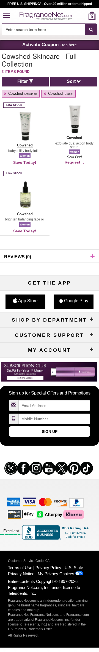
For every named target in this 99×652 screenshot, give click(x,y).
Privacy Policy (48, 567)
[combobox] (49, 29)
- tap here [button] (49, 44)
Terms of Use (20, 567)
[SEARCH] (91, 29)
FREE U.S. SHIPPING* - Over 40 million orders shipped (49, 4)
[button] (6, 16)
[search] (83, 15)
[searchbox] (43, 29)
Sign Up (49, 431)
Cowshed (22, 93)
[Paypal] (76, 502)
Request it (74, 162)
